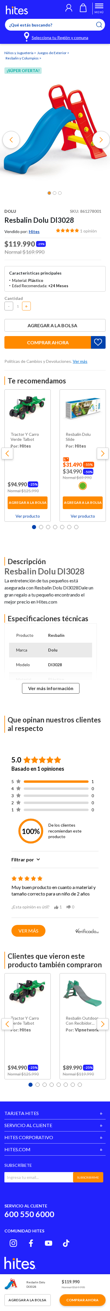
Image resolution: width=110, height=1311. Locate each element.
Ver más (28, 930)
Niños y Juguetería (19, 53)
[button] (68, 8)
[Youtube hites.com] (48, 1243)
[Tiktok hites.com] (66, 1243)
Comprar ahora (48, 342)
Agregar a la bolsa (52, 325)
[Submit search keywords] (103, 25)
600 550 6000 (29, 1214)
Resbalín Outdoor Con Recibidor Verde (82, 1021)
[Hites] (17, 10)
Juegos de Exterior (52, 53)
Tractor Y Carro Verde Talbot (25, 437)
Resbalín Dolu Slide (78, 437)
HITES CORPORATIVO (28, 1137)
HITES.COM (17, 1149)
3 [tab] (48, 527)
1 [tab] (34, 527)
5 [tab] (62, 527)
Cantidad (13, 298)
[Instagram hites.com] (13, 1243)
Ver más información (50, 688)
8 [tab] (80, 1085)
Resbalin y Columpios (22, 58)
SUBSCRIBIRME (88, 1177)
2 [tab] (41, 527)
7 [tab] (76, 527)
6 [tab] (69, 527)
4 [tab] (55, 527)
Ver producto (28, 516)
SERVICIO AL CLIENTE (28, 1125)
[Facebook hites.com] (31, 1243)
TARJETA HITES (21, 1113)
